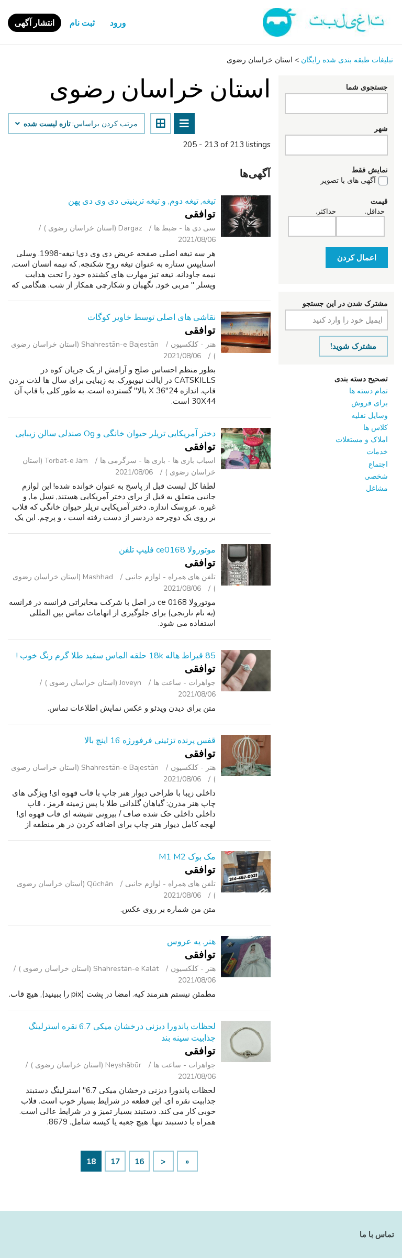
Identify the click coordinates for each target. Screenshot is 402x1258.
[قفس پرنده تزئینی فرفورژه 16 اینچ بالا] (246, 755)
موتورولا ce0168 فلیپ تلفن (167, 550)
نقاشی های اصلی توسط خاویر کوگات (151, 317)
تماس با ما (377, 1234)
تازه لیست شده (46, 124)
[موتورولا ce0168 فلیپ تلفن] (246, 565)
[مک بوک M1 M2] (246, 871)
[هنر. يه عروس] (246, 956)
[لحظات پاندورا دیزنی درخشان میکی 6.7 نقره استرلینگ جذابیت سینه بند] (246, 1041)
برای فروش (369, 403)
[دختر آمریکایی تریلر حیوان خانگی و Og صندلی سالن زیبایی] (246, 448)
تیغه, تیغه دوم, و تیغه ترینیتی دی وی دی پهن (142, 201)
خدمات (377, 452)
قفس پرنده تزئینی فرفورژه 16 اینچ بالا (150, 740)
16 (139, 1161)
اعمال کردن (356, 257)
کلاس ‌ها (375, 428)
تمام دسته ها (368, 391)
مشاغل (377, 488)
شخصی (376, 476)
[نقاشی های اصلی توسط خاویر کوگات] (246, 332)
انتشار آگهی (34, 23)
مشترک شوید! (353, 346)
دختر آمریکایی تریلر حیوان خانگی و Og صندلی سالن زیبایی (115, 433)
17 (115, 1161)
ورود (118, 23)
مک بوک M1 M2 (187, 857)
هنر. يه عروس (191, 941)
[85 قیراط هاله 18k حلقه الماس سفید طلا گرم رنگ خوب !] (246, 670)
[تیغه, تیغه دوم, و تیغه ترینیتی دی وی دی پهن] (246, 216)
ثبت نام (82, 23)
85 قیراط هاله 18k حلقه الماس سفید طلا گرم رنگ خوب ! (116, 655)
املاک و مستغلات (362, 440)
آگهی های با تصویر (348, 180)
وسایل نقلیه (369, 416)
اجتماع (378, 464)
